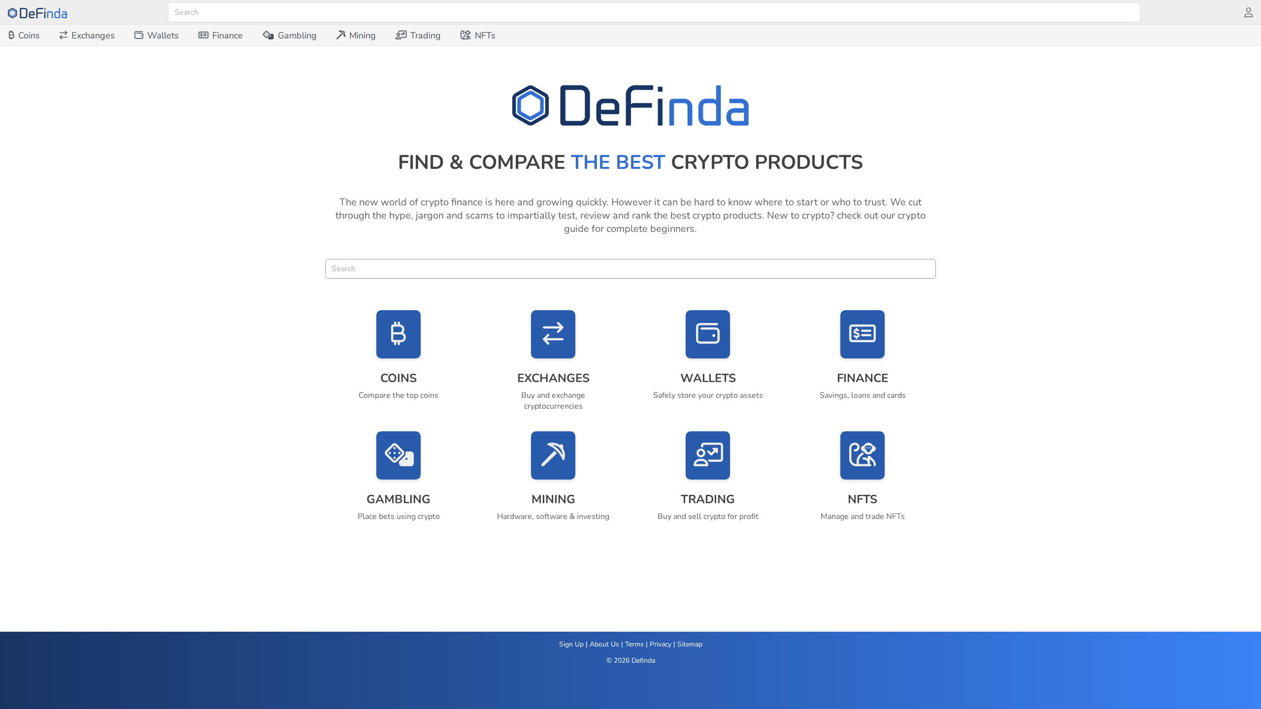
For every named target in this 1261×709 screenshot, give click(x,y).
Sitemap (689, 644)
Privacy (660, 644)
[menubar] (252, 35)
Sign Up (571, 644)
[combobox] (654, 12)
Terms (634, 644)
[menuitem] (24, 35)
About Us (604, 644)
